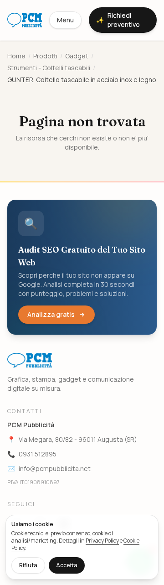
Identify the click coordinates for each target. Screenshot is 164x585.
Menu (65, 20)
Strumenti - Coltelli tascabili (48, 67)
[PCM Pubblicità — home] (24, 20)
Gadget (76, 56)
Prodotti (45, 56)
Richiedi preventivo (118, 20)
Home (16, 56)
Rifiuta (28, 565)
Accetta (66, 565)
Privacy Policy (102, 540)
